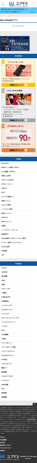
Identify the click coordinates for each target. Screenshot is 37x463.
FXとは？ (4, 268)
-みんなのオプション (7, 355)
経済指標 (4, 372)
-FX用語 (3, 293)
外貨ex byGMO (6, 176)
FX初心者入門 (5, 297)
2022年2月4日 (19, 26)
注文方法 (2, 442)
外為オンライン (6, 201)
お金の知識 (4, 384)
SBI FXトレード (6, 221)
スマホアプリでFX (7, 376)
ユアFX (28, 456)
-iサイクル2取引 (6, 205)
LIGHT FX (4, 217)
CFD (2, 388)
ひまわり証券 (5, 246)
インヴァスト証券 (6, 209)
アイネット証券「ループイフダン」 (12, 242)
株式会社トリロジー (5, 445)
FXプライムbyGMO (7, 180)
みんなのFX (5, 163)
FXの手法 (4, 359)
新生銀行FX (5, 234)
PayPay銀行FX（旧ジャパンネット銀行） (14, 238)
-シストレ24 (5, 313)
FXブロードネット (7, 184)
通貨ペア (4, 368)
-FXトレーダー (5, 288)
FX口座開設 (5, 334)
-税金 (3, 284)
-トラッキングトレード (8, 322)
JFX (2, 255)
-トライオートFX (6, 305)
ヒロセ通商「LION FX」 (8, 171)
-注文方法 (4, 272)
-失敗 (3, 280)
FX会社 (3, 338)
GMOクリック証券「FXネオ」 (10, 167)
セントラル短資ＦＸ (7, 196)
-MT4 (3, 330)
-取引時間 (4, 276)
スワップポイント (6, 343)
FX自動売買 (5, 301)
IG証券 (3, 226)
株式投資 (4, 393)
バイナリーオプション (8, 351)
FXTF (3, 192)
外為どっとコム (6, 213)
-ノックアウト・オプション (9, 230)
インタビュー (5, 380)
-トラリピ (4, 326)
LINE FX (4, 188)
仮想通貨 (4, 397)
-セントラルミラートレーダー (10, 318)
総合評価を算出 (31, 419)
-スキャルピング (6, 363)
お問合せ (2, 450)
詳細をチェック (17, 85)
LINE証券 (4, 251)
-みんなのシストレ (7, 309)
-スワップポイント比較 (8, 347)
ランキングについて (5, 448)
